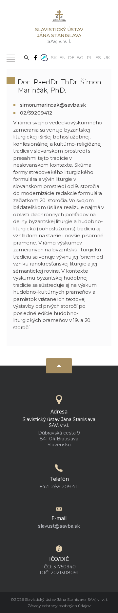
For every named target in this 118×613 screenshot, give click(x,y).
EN (63, 57)
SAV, (59, 35)
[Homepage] (59, 18)
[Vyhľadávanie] (26, 57)
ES (98, 57)
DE (71, 57)
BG (80, 57)
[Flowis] (44, 56)
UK (107, 57)
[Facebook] (35, 57)
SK (54, 57)
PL (89, 57)
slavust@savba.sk (59, 526)
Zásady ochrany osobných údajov (59, 605)
